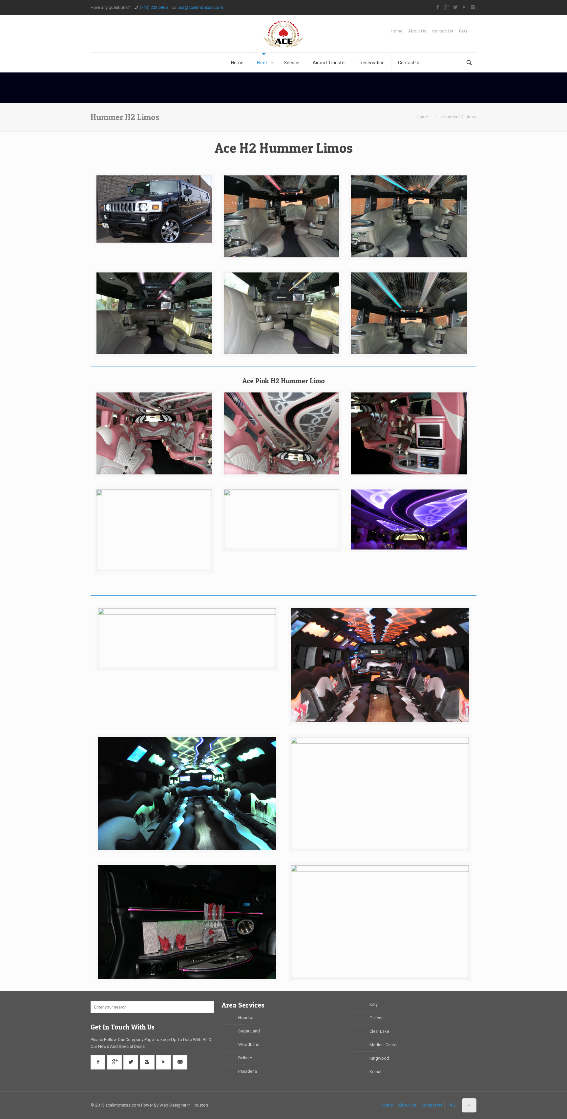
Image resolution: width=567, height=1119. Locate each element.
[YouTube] (464, 7)
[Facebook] (437, 7)
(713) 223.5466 (154, 7)
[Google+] (446, 7)
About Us (417, 31)
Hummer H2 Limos (458, 116)
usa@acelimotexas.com (200, 7)
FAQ (463, 31)
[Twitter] (455, 7)
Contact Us (442, 31)
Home (396, 31)
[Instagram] (473, 7)
